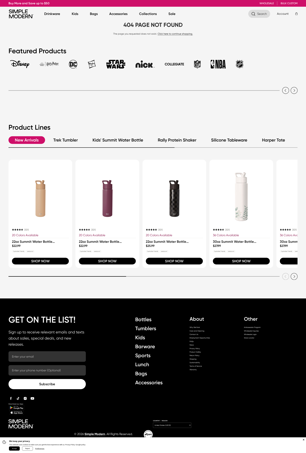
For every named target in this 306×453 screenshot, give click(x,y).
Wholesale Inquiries (251, 331)
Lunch (142, 364)
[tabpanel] (153, 86)
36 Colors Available (226, 235)
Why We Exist (195, 327)
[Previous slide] (285, 90)
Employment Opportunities (200, 338)
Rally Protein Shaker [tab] (177, 140)
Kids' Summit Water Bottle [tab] (118, 140)
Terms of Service (196, 366)
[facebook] (10, 398)
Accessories (118, 14)
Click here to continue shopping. (175, 33)
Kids (75, 14)
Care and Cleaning (197, 331)
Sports (143, 355)
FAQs (192, 341)
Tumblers (145, 328)
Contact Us (194, 334)
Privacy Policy (195, 348)
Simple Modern (95, 434)
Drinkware (52, 14)
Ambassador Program (252, 327)
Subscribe (47, 384)
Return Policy (194, 355)
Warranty (193, 370)
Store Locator (249, 338)
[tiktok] (18, 398)
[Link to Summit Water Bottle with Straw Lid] (40, 192)
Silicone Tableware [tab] (229, 140)
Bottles (143, 319)
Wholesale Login (250, 334)
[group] (40, 214)
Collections (148, 14)
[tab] (19, 66)
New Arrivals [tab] (27, 140)
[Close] (303, 440)
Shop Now (40, 261)
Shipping (193, 359)
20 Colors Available (25, 235)
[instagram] (25, 398)
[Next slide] (294, 90)
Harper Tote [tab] (273, 140)
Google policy (80, 445)
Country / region (160, 421)
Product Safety (195, 352)
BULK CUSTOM (289, 3)
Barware (145, 346)
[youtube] (32, 398)
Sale (171, 14)
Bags (94, 14)
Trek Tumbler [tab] (65, 140)
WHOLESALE (267, 3)
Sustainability (195, 362)
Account (283, 13)
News (192, 345)
